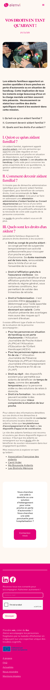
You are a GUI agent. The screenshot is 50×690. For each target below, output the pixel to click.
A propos (7, 658)
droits (28, 441)
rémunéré (31, 301)
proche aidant (10, 149)
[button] (43, 5)
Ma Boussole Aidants (20, 465)
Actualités (8, 667)
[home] (11, 5)
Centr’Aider (15, 462)
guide (8, 218)
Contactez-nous (25, 534)
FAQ (5, 663)
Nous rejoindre (10, 672)
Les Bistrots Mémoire (20, 468)
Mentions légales (12, 676)
